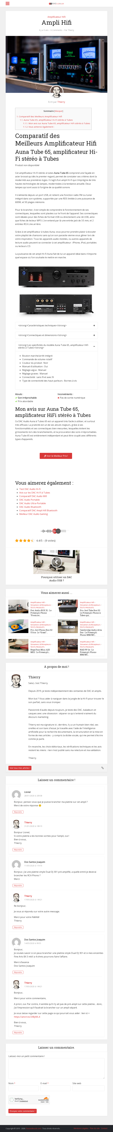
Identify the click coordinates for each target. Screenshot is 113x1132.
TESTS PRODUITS (37, 607)
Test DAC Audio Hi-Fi (30, 489)
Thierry (71, 30)
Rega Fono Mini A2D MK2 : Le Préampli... (40, 650)
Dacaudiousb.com (33, 1128)
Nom (11, 1083)
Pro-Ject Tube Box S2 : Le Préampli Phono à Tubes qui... (90, 613)
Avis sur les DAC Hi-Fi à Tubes (34, 492)
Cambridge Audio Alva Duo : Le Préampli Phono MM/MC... (91, 632)
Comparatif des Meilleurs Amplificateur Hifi (39, 116)
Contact (104, 1128)
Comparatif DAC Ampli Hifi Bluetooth (38, 510)
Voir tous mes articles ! (20, 768)
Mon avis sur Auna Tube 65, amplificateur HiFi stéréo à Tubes (56, 123)
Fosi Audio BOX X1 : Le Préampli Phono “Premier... (41, 613)
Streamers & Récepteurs (40, 605)
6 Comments (56, 30)
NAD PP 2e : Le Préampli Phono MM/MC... (88, 652)
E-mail (45, 1083)
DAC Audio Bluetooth (30, 506)
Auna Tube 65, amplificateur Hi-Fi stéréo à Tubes (46, 119)
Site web (76, 1083)
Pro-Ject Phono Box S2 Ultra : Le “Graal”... (41, 631)
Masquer (59, 111)
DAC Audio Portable (29, 499)
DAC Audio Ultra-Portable (32, 503)
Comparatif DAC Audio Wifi (33, 496)
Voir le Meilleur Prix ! (57, 455)
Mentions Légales (81, 1128)
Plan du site (95, 1128)
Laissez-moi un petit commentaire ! (26, 1056)
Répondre (18, 812)
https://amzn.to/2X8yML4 (27, 1016)
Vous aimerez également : (38, 126)
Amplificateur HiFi (57, 16)
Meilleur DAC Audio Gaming (33, 514)
